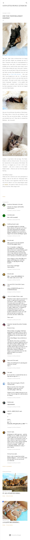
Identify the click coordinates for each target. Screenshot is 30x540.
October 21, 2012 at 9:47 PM (13, 269)
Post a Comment (7, 466)
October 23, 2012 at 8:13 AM (13, 449)
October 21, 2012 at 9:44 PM (13, 236)
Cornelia (9, 215)
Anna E (9, 432)
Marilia (9, 402)
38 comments (9, 496)
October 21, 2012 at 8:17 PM (13, 219)
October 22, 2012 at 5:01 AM (13, 378)
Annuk (9, 240)
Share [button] (4, 196)
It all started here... (12, 493)
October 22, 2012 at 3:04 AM (14, 319)
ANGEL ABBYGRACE (13, 411)
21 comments (9, 525)
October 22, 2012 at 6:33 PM (13, 397)
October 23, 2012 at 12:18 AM (13, 427)
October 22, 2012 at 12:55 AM (13, 292)
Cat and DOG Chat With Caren (15, 284)
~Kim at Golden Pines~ (13, 296)
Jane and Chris (11, 360)
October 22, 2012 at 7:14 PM (13, 406)
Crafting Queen (11, 224)
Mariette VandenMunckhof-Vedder (17, 324)
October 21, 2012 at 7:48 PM (13, 210)
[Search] (26, 2)
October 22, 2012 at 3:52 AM (13, 356)
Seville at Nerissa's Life (13, 204)
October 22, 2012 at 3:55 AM (13, 368)
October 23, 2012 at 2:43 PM (13, 462)
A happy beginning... (11, 522)
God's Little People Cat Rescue (15, 6)
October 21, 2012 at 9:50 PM (13, 280)
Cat (8, 372)
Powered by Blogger (16, 535)
